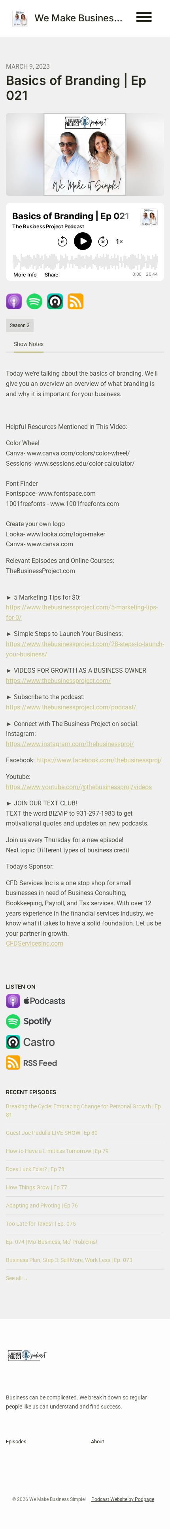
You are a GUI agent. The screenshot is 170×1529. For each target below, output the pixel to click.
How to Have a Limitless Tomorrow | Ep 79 (57, 1151)
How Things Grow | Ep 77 (36, 1187)
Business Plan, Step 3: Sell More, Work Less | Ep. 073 (69, 1260)
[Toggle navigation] (144, 18)
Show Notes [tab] (28, 344)
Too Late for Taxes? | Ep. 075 (41, 1224)
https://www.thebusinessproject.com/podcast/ (71, 707)
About (97, 1441)
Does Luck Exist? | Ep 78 (35, 1169)
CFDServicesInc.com (34, 943)
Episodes (16, 1441)
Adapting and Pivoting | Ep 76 (42, 1205)
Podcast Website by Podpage (122, 1499)
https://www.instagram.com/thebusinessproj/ (70, 744)
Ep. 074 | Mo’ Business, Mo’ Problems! (51, 1242)
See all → (17, 1278)
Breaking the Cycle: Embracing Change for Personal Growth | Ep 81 (83, 1110)
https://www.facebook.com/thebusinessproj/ (99, 760)
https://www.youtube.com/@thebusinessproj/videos (79, 787)
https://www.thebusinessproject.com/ (58, 681)
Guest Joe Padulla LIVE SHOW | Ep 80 (52, 1133)
